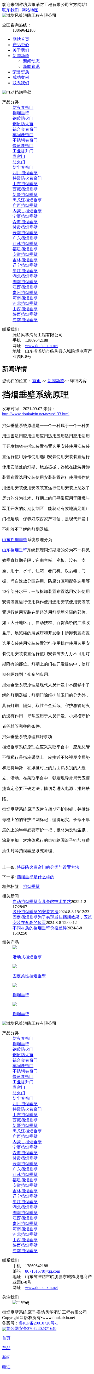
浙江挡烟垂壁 (25, 271)
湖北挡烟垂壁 (25, 276)
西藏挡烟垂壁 (25, 189)
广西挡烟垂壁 (25, 205)
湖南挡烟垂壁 (25, 281)
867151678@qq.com (42, 1271)
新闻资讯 (31, 66)
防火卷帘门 (23, 107)
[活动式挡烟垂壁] (15, 948)
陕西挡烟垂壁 (25, 314)
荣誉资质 (21, 72)
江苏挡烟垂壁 (25, 243)
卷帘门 (19, 156)
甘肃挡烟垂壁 (25, 227)
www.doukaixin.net (41, 345)
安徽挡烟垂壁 (25, 254)
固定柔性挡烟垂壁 (29, 976)
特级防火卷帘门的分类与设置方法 (48, 867)
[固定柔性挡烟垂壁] (15, 967)
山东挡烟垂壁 (25, 183)
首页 (36, 380)
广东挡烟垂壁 (25, 238)
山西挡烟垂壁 (25, 309)
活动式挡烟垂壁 (27, 957)
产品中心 (21, 45)
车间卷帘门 (23, 134)
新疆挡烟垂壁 (25, 194)
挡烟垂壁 (21, 113)
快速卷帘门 (23, 145)
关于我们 (21, 50)
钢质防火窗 (23, 124)
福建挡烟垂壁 (25, 249)
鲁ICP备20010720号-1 (38, 1323)
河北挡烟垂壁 (25, 303)
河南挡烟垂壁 (25, 298)
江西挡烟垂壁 (25, 287)
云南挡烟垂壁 (25, 232)
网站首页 (21, 39)
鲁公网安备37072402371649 (31, 1328)
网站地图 (30, 10)
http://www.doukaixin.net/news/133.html (35, 414)
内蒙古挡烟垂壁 (27, 211)
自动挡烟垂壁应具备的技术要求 (42, 901)
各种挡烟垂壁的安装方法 (35, 911)
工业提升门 (23, 151)
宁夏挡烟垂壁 (25, 216)
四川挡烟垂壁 (25, 173)
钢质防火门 (23, 118)
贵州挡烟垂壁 (25, 292)
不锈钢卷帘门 (25, 140)
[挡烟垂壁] (15, 986)
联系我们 (10, 10)
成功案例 (21, 77)
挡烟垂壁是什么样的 (35, 877)
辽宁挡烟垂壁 (25, 265)
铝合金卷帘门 (25, 129)
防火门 (19, 162)
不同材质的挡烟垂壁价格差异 (40, 928)
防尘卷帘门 (23, 167)
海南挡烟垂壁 (25, 320)
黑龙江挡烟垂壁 (27, 200)
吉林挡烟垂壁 (25, 260)
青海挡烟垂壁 (25, 222)
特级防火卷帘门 (27, 178)
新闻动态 (21, 55)
